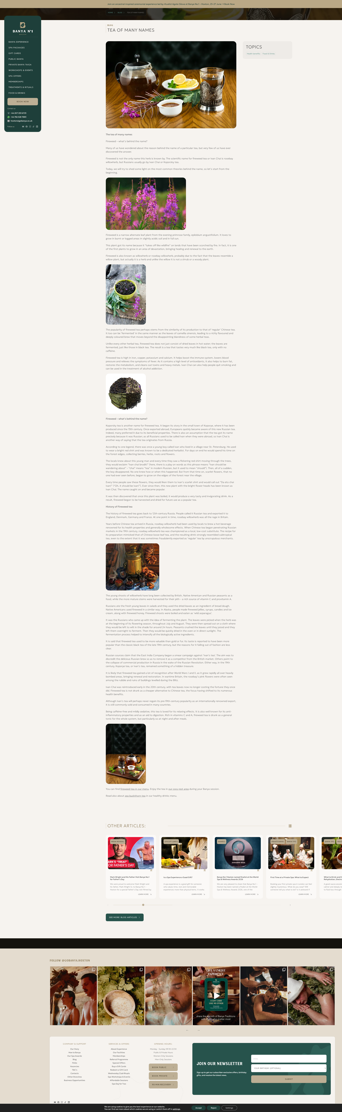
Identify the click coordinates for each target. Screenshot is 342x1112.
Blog (120, 13)
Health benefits (253, 53)
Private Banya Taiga (20, 64)
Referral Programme (119, 1059)
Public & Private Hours (163, 1052)
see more (123, 917)
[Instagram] (73, 995)
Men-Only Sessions (163, 1059)
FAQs (74, 1063)
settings (176, 1109)
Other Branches (74, 1077)
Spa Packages (17, 47)
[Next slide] (290, 905)
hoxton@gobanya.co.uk (21, 121)
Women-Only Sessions (163, 1056)
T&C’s (74, 1070)
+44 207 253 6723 (18, 113)
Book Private (159, 1076)
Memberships (16, 81)
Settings (229, 1108)
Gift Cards (15, 53)
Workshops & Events (21, 70)
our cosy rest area (178, 788)
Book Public (159, 1067)
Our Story (74, 1049)
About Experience (119, 1049)
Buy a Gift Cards (119, 1066)
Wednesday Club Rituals (119, 1073)
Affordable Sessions (119, 1080)
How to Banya (75, 1052)
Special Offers (118, 1063)
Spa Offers (15, 76)
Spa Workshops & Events (119, 1077)
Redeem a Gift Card (119, 1070)
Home (110, 13)
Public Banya (16, 59)
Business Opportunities (74, 1080)
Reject (213, 1108)
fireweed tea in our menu (134, 788)
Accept (198, 1108)
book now (23, 101)
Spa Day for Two (119, 1084)
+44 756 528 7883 (18, 117)
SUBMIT (289, 1079)
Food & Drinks (17, 93)
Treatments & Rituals (21, 87)
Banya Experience (19, 42)
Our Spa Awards (74, 1056)
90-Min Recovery (161, 1084)
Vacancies (74, 1066)
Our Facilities (119, 1052)
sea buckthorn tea (135, 795)
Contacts (75, 1073)
